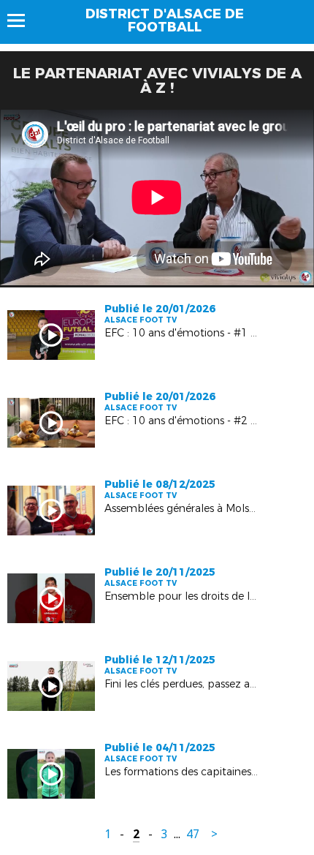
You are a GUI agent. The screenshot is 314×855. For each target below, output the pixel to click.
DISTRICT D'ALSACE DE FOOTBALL (164, 20)
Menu (23, 20)
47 (192, 834)
